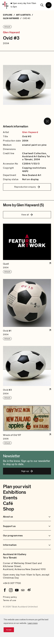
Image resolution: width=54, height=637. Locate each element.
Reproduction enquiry (25, 186)
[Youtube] (17, 590)
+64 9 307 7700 (12, 583)
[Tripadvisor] (23, 590)
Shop (8, 509)
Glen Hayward (11, 32)
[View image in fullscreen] (47, 121)
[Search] (42, 5)
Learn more (33, 623)
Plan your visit (17, 486)
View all (25, 214)
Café (8, 503)
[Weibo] (29, 590)
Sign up (25, 471)
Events (10, 497)
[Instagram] (11, 590)
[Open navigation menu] (49, 5)
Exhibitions (14, 492)
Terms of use (9, 600)
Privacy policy (10, 597)
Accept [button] (8, 630)
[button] (27, 249)
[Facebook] (5, 590)
